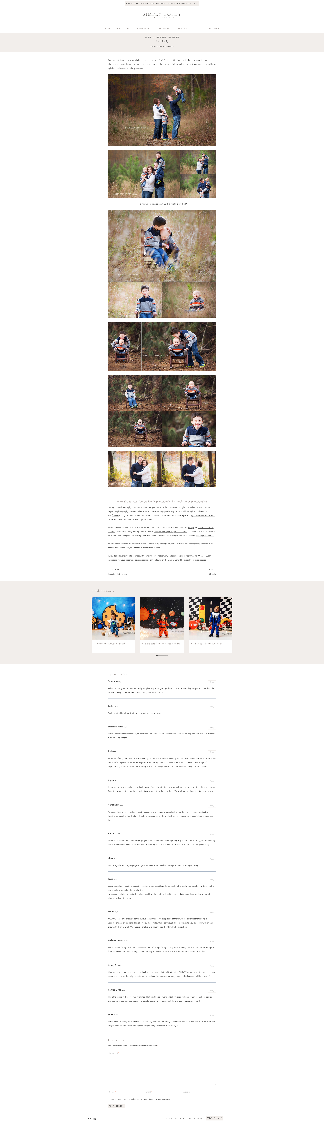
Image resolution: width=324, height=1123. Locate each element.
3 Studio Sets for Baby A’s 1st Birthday (161, 643)
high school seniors (198, 511)
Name (112, 1092)
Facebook (175, 556)
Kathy (111, 751)
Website (186, 1092)
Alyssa (111, 780)
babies (177, 511)
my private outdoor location (203, 515)
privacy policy (214, 1118)
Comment (114, 1053)
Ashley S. (112, 965)
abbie (110, 858)
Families (163, 37)
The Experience (164, 28)
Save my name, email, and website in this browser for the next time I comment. (140, 1099)
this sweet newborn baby (129, 60)
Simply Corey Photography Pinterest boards (187, 560)
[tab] (157, 655)
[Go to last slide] (96, 625)
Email (149, 1092)
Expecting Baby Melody (118, 571)
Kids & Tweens (173, 37)
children (185, 511)
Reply (212, 682)
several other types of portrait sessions (170, 531)
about (119, 28)
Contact (197, 28)
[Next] (228, 625)
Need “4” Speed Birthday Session (207, 643)
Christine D (113, 805)
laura (110, 879)
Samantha (113, 681)
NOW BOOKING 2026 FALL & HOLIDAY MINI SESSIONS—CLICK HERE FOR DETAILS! (162, 4)
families (115, 515)
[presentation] (113, 618)
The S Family (210, 571)
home (107, 28)
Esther (111, 706)
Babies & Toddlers (152, 37)
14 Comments (169, 46)
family (191, 527)
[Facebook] (89, 1118)
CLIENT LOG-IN (213, 28)
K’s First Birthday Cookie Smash (109, 643)
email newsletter (139, 544)
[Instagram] (94, 1118)
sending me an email (205, 536)
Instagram (188, 556)
